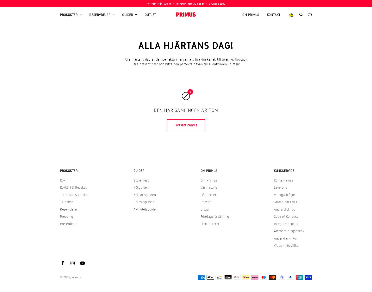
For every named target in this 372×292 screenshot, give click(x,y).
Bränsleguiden (143, 202)
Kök (62, 180)
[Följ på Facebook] (62, 263)
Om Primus (209, 180)
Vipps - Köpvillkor (287, 245)
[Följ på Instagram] (72, 263)
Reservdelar (69, 209)
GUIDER (127, 15)
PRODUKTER (69, 15)
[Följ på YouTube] (82, 263)
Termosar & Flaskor (74, 195)
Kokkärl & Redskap (74, 187)
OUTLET (150, 15)
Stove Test (141, 180)
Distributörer (210, 224)
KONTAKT (274, 15)
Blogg (205, 209)
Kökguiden (141, 187)
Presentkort (68, 224)
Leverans (280, 187)
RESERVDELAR (100, 15)
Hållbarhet (208, 195)
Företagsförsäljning (215, 216)
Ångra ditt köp (284, 209)
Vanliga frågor (284, 195)
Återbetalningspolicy (289, 231)
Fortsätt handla (186, 125)
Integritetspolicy (286, 224)
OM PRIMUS (250, 15)
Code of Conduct (286, 216)
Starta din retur (286, 202)
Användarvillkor (285, 238)
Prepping (66, 216)
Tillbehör (66, 202)
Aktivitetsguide (144, 209)
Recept (206, 202)
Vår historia (209, 187)
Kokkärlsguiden (144, 195)
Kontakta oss (283, 180)
